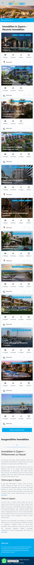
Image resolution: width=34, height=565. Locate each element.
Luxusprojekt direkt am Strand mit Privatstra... (15, 344)
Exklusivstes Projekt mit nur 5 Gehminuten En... (13, 278)
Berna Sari (9, 95)
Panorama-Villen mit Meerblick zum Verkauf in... (16, 49)
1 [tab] (17, 445)
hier (8, 517)
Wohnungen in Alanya (18, 563)
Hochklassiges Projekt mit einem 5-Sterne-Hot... (15, 410)
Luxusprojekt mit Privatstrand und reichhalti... (15, 214)
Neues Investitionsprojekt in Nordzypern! (13, 181)
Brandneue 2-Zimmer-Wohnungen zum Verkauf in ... (17, 377)
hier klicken (4, 495)
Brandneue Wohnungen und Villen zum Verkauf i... (17, 311)
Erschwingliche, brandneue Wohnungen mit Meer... (12, 148)
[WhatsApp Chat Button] (4, 560)
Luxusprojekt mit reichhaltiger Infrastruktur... (14, 115)
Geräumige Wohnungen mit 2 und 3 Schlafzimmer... (15, 82)
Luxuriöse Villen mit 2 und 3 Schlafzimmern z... (13, 247)
